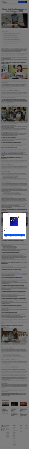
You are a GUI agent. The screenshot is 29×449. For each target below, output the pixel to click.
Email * (5, 230)
